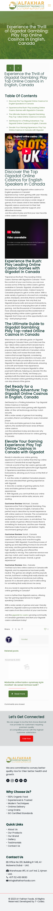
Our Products (15, 832)
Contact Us (14, 845)
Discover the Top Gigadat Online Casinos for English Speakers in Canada (28, 102)
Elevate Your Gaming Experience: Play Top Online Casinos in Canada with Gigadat (27, 128)
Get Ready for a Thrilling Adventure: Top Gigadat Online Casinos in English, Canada (27, 122)
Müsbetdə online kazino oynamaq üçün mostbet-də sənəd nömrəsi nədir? (23, 683)
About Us (13, 829)
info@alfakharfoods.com (22, 880)
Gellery (12, 839)
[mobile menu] (49, 5)
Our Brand (13, 836)
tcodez (24, 639)
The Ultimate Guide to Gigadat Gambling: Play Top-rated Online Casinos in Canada (27, 115)
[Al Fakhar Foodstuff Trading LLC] (26, 5)
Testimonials (14, 842)
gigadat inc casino (20, 615)
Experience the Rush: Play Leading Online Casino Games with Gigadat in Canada (27, 109)
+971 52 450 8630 (18, 877)
